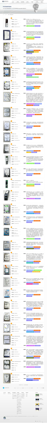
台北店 (26, 393)
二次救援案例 (28, 152)
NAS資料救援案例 (19, 402)
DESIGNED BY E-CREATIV (6, 419)
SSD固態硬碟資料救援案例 (30, 37)
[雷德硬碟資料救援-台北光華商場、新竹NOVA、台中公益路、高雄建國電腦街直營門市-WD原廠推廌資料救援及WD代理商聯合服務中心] (6, 1)
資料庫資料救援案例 (19, 409)
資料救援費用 (14, 392)
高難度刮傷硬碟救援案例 (30, 248)
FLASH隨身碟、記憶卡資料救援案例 (19, 406)
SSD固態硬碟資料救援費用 (14, 398)
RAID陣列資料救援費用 (14, 396)
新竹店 (26, 394)
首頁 (43, 0)
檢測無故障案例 (18, 401)
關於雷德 (4, 393)
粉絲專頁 (41, 0)
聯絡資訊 (27, 392)
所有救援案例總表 (37, 37)
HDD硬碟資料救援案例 (30, 50)
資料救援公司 (34, 93)
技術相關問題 (22, 395)
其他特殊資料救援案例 (19, 400)
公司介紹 (4, 392)
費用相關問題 (22, 394)
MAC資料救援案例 (19, 403)
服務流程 (9, 392)
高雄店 (26, 396)
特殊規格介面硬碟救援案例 (30, 38)
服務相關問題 (22, 396)
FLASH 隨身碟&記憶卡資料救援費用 (14, 395)
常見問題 (22, 392)
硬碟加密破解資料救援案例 (30, 213)
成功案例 (18, 392)
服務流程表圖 (9, 393)
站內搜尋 (35, 0)
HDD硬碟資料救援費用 (14, 394)
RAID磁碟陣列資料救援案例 (30, 103)
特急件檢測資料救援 (19, 399)
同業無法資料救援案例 (37, 50)
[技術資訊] (38, 422)
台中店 (26, 395)
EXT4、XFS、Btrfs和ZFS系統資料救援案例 (19, 413)
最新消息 (38, 0)
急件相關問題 (22, 393)
